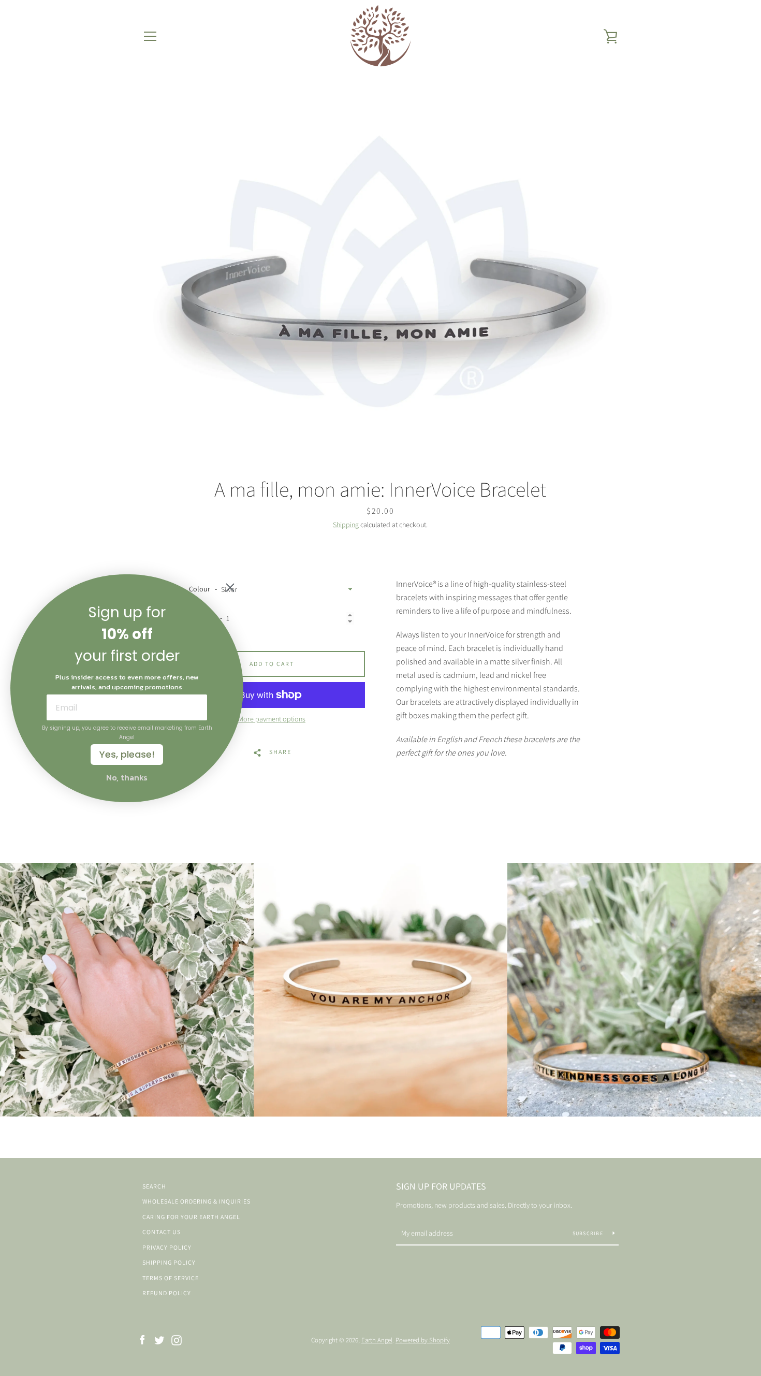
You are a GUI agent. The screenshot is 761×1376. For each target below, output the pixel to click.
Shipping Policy (169, 1262)
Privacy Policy (167, 1247)
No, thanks (127, 777)
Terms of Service (170, 1278)
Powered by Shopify (423, 1340)
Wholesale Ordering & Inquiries (196, 1201)
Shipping (346, 524)
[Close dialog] (230, 587)
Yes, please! (127, 754)
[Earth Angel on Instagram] (176, 1339)
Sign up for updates (441, 1186)
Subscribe (589, 1233)
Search (154, 1186)
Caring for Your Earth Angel (191, 1217)
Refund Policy (166, 1293)
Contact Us (161, 1232)
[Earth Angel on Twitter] (159, 1339)
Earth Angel (376, 1340)
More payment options (271, 718)
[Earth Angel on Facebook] (142, 1339)
